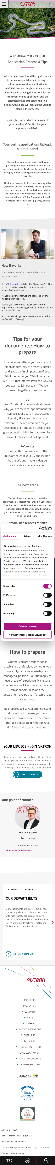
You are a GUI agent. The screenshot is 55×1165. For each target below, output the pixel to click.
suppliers (29, 1035)
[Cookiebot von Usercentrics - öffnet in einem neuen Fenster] (39, 528)
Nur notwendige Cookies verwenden (27, 635)
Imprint (12, 1135)
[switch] (47, 595)
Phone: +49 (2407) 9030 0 (19, 850)
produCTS (29, 1000)
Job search (13, 284)
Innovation (29, 1006)
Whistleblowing (17, 1153)
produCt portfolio (30, 1047)
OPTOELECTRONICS (30, 1052)
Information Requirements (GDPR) (16, 1147)
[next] (53, 922)
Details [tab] (27, 536)
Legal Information (41, 1147)
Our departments (23, 954)
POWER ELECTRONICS (29, 1058)
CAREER (30, 1023)
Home (4, 1135)
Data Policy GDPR (24, 1135)
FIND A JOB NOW (30, 774)
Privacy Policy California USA (13, 1141)
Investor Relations (29, 1029)
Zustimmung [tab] (9, 536)
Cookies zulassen (27, 626)
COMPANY (29, 1011)
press (29, 1017)
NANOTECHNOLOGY (30, 1064)
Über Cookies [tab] (45, 536)
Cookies (4, 1153)
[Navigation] (4, 4)
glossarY (29, 1041)
